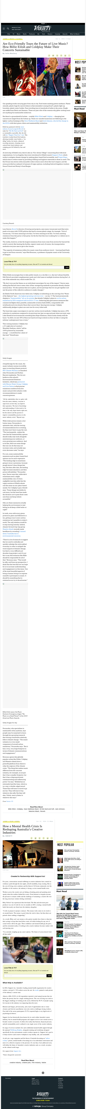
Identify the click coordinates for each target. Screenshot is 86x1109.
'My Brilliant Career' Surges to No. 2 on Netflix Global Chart (73, 951)
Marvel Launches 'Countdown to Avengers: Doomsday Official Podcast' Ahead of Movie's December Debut (72, 876)
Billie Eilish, (12, 809)
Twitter (60, 1082)
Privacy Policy (35, 1082)
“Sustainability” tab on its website (22, 298)
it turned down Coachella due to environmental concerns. (14, 533)
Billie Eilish (39, 116)
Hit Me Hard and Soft (16, 131)
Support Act (17, 1051)
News (17, 821)
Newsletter (8, 1078)
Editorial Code (35, 1084)
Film (11, 821)
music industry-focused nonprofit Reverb (13, 128)
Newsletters (16, 27)
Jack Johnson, (60, 809)
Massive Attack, (34, 811)
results (37, 990)
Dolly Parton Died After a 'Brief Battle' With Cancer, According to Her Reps (72, 860)
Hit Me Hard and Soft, (47, 809)
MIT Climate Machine (10, 370)
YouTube (60, 1084)
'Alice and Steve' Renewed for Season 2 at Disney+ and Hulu (71, 850)
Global (19, 39)
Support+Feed (57, 155)
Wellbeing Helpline (16, 1030)
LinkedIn (60, 1087)
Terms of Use (35, 1080)
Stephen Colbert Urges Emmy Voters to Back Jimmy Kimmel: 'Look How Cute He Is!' (72, 884)
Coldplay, (20, 809)
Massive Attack (8, 529)
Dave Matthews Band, (31, 809)
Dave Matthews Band (31, 121)
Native (44, 1062)
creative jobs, (26, 1062)
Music (12, 39)
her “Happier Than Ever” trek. (15, 135)
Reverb (14, 229)
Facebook (60, 1086)
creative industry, (15, 1062)
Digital (67, 922)
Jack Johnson (47, 121)
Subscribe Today (43, 1100)
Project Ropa (62, 157)
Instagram (60, 1080)
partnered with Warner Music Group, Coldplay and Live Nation (15, 384)
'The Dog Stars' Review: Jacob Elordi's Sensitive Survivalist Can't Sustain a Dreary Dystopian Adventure (72, 868)
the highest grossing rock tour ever (31, 296)
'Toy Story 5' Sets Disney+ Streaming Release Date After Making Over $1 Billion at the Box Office (73, 935)
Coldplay (49, 116)
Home (5, 39)
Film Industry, (36, 1062)
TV (57, 911)
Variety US (9, 801)
